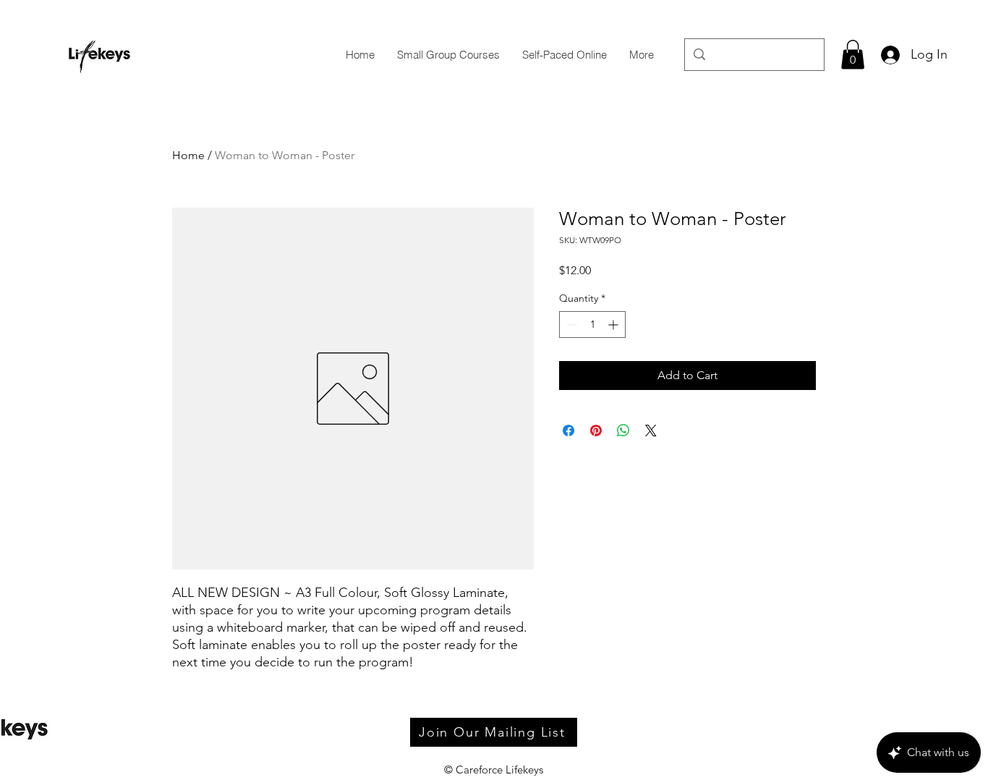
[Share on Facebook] (568, 430)
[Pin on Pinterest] (596, 430)
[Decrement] (570, 324)
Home (188, 155)
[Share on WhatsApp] (623, 430)
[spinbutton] (592, 324)
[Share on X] (651, 430)
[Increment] (614, 324)
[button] (852, 54)
